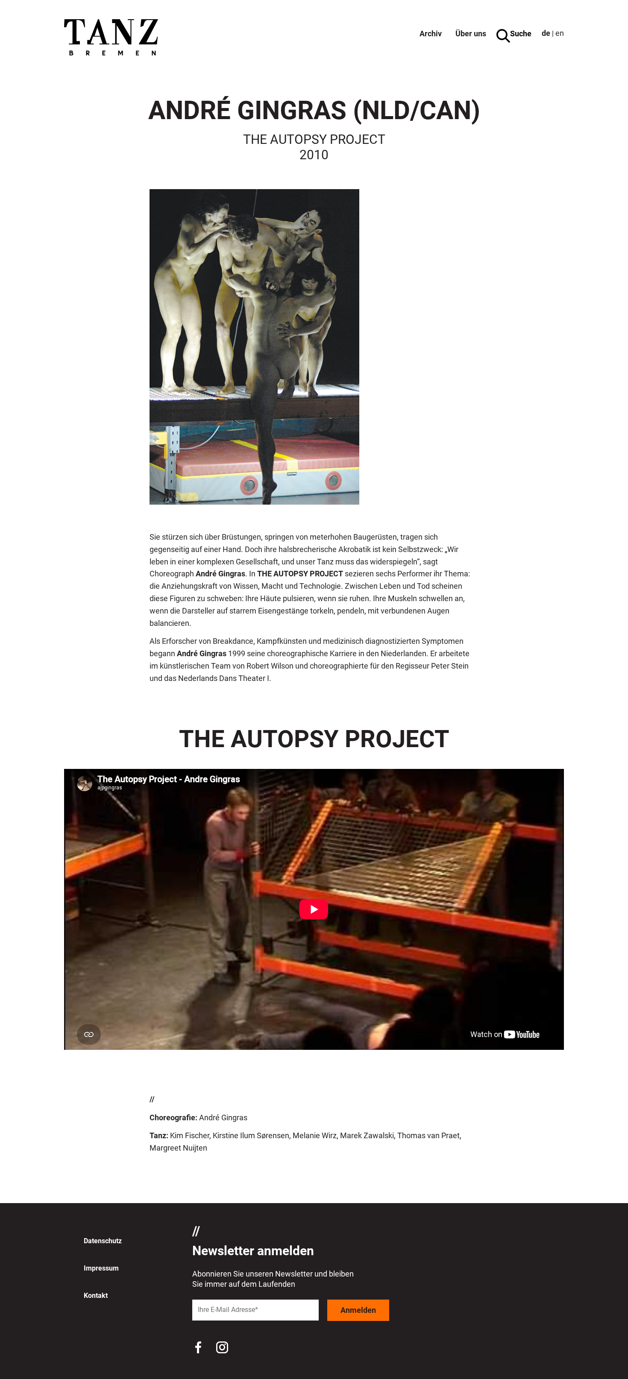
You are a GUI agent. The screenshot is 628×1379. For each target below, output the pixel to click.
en (559, 33)
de (546, 33)
